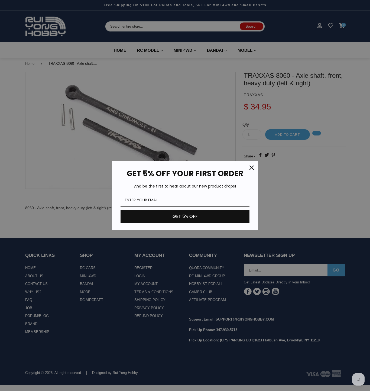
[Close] (251, 167)
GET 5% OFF (185, 216)
